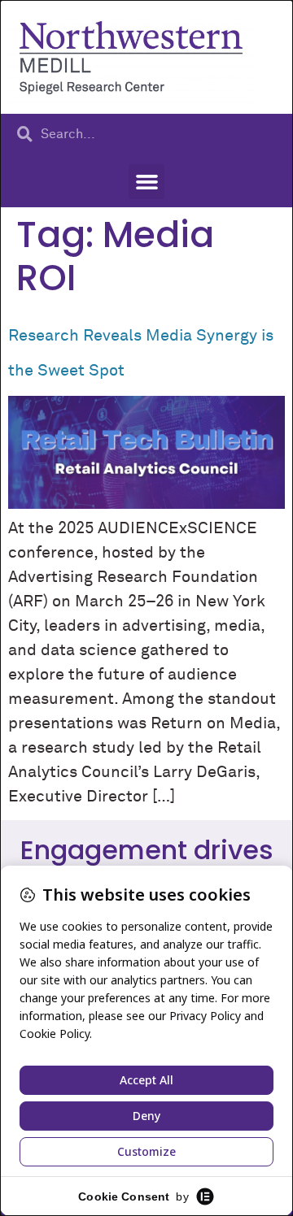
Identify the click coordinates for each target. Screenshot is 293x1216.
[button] (146, 182)
